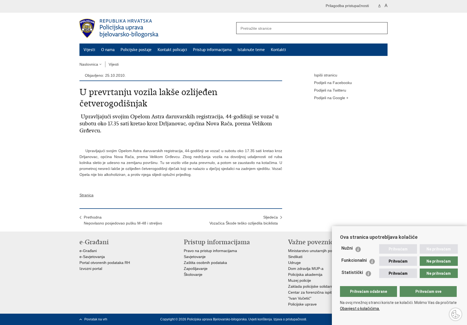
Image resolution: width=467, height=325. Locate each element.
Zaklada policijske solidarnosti (313, 286)
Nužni (347, 248)
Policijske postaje (136, 49)
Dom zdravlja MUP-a (305, 268)
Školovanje (193, 274)
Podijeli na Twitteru (330, 90)
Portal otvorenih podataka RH (104, 262)
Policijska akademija (305, 274)
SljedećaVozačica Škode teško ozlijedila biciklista (243, 220)
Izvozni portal (90, 268)
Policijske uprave (302, 304)
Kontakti (278, 49)
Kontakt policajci (172, 49)
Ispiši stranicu (325, 75)
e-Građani (88, 251)
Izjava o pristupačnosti (289, 319)
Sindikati (295, 256)
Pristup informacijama (212, 49)
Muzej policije (299, 280)
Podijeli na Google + (331, 98)
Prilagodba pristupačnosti (347, 6)
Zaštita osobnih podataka (205, 262)
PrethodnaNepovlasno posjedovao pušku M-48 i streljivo (123, 220)
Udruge (294, 262)
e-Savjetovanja (92, 256)
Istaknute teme (251, 49)
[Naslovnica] (156, 28)
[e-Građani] (102, 6)
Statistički (352, 272)
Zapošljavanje (196, 268)
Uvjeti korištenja (260, 319)
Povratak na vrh (95, 319)
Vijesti (89, 49)
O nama (108, 49)
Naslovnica (88, 64)
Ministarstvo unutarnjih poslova (314, 251)
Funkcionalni (354, 260)
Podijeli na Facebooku (333, 83)
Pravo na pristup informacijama (210, 251)
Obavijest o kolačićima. (360, 308)
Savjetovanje (195, 256)
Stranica (86, 195)
